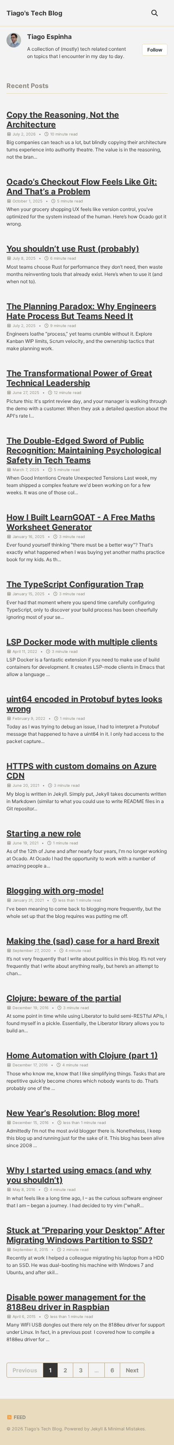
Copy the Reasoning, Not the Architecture (62, 119)
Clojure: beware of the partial (63, 998)
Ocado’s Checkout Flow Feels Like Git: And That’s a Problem (81, 186)
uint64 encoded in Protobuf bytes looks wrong (84, 704)
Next (132, 1370)
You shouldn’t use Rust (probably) (72, 249)
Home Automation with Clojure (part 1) (82, 1055)
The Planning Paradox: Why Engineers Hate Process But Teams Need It (81, 311)
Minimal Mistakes (126, 1429)
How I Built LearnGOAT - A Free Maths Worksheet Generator (80, 522)
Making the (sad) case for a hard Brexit (82, 941)
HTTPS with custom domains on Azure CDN (81, 771)
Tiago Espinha (49, 36)
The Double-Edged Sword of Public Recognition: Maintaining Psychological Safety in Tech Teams (83, 450)
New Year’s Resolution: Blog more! (73, 1113)
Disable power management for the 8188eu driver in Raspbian (76, 1302)
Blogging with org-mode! (55, 891)
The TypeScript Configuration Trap (75, 584)
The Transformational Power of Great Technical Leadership (79, 378)
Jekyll (97, 1429)
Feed (19, 1417)
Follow (154, 50)
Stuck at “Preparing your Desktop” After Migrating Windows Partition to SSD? (85, 1235)
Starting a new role (43, 833)
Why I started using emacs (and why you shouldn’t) (78, 1175)
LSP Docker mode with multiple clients (81, 642)
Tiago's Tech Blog (34, 13)
